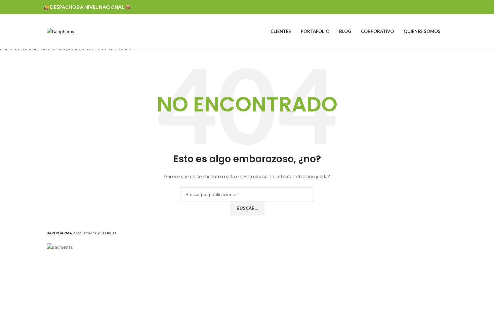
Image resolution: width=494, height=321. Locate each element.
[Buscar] (447, 31)
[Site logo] (61, 31)
